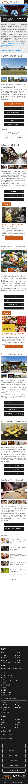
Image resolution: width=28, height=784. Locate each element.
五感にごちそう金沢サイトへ (13, 308)
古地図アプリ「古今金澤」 (13, 124)
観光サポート (19, 662)
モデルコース (5, 655)
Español (3, 724)
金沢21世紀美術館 (13, 410)
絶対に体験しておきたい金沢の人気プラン (13, 529)
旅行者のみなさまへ (6, 738)
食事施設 (3, 687)
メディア (3, 682)
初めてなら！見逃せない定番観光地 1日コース (13, 104)
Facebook (18, 707)
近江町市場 (13, 296)
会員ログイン (5, 709)
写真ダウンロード (14, 751)
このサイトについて (6, 702)
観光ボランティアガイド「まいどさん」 (13, 238)
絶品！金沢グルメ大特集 (13, 300)
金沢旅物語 (10, 2)
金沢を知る (18, 660)
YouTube (17, 702)
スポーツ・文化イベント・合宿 (10, 680)
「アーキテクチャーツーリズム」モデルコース (13, 414)
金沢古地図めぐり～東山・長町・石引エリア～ (15, 133)
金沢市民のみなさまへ (6, 735)
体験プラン (4, 660)
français (3, 722)
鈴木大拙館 (13, 406)
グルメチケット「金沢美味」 (13, 346)
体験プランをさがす (13, 524)
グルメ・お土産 (5, 662)
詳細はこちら (4, 538)
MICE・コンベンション (8, 677)
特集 (2, 652)
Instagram (18, 705)
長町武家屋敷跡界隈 (13, 195)
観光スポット (5, 657)
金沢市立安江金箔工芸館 (13, 465)
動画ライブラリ (5, 695)
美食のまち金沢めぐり (13, 304)
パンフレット (14, 746)
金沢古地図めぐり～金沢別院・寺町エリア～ (15, 138)
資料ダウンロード (6, 692)
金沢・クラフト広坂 (13, 473)
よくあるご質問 (14, 766)
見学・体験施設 (5, 685)
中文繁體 (17, 719)
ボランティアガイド (14, 756)
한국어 (17, 724)
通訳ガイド (14, 761)
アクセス (17, 657)
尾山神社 (13, 120)
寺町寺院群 (13, 199)
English (3, 719)
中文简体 (17, 722)
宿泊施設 (3, 690)
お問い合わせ (14, 771)
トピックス (4, 672)
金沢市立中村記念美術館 (13, 469)
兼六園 (13, 108)
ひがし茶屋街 (13, 191)
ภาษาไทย (18, 727)
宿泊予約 (17, 655)
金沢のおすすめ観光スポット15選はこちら (11, 50)
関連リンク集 (5, 712)
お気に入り (4, 665)
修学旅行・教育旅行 (6, 675)
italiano (3, 727)
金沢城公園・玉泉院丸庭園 (13, 112)
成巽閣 (13, 116)
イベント (17, 652)
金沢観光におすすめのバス (8, 43)
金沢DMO (4, 705)
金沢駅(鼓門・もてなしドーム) (13, 402)
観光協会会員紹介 (6, 707)
